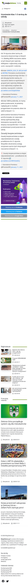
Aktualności (8, 23)
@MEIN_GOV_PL (13, 70)
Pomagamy (4, 557)
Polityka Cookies (6, 556)
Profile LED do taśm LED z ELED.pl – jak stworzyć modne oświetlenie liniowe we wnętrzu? (19, 380)
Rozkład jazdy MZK (6, 568)
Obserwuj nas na (14, 207)
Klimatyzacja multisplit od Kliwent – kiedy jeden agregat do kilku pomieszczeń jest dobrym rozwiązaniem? (19, 368)
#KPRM (5, 73)
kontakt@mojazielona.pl (8, 548)
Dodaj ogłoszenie (6, 559)
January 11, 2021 (17, 97)
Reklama (3, 561)
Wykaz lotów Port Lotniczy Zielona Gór (12, 574)
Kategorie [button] (7, 8)
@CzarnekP (23, 70)
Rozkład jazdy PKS (6, 570)
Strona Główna (5, 30)
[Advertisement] (14, 281)
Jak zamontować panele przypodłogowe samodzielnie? (19, 389)
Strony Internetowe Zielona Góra (10, 575)
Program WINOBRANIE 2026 (19, 359)
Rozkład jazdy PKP (6, 572)
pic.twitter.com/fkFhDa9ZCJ (10, 161)
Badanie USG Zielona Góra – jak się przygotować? (18, 351)
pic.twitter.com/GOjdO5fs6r (10, 90)
